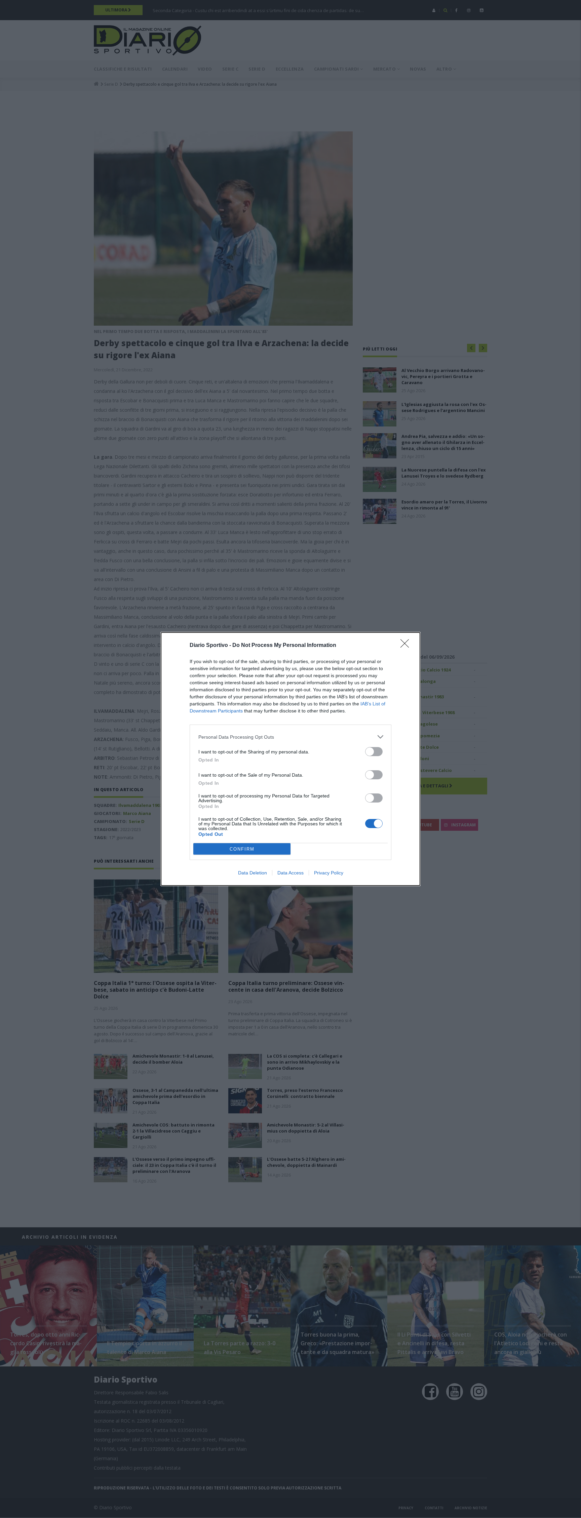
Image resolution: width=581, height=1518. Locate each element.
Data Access (290, 872)
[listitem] (290, 736)
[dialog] (290, 759)
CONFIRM (242, 849)
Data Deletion (252, 872)
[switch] (374, 751)
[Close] (406, 645)
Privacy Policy (328, 872)
